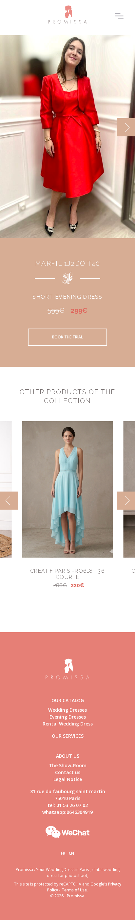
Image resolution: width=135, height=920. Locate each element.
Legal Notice (67, 779)
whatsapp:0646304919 (67, 812)
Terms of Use (74, 890)
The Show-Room (68, 765)
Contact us (67, 772)
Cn (71, 853)
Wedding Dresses (67, 710)
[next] (126, 127)
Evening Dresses (67, 717)
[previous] (9, 127)
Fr (63, 853)
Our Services (68, 736)
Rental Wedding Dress (68, 724)
